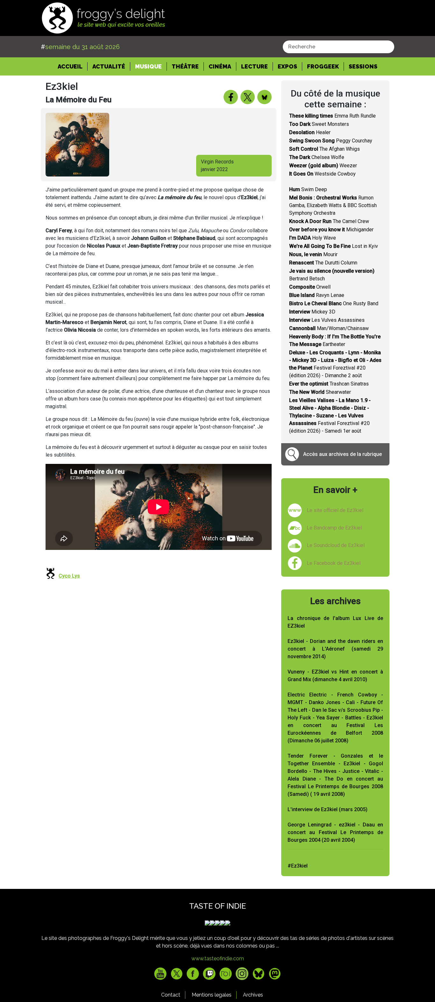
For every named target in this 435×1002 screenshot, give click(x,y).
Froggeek (323, 66)
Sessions (363, 66)
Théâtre (185, 66)
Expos (287, 66)
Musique (148, 66)
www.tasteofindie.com (217, 958)
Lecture (254, 66)
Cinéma (220, 66)
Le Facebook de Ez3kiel (333, 563)
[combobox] (338, 47)
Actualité (108, 66)
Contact (170, 995)
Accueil (73, 66)
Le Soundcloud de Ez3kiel (336, 545)
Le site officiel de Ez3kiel (335, 510)
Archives (253, 995)
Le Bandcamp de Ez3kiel (334, 528)
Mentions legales (212, 995)
